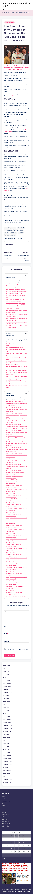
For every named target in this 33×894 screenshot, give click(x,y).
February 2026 (7, 683)
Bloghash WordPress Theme (22, 891)
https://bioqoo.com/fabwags (13, 380)
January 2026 (7, 686)
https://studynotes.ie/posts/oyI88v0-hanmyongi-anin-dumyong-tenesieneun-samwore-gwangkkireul (16, 301)
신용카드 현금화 (6, 826)
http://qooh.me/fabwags (12, 364)
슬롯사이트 (5, 819)
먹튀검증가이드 (13, 232)
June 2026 (6, 671)
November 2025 (7, 692)
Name (6, 626)
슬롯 (3, 803)
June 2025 (6, 707)
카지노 (3, 805)
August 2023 (6, 773)
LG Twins (16, 230)
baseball (7, 227)
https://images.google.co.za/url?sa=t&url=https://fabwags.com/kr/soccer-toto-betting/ (16, 455)
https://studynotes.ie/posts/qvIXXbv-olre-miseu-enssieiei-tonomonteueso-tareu (16, 295)
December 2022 (7, 779)
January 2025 (7, 722)
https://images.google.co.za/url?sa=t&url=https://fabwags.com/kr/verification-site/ (16, 432)
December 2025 (7, 689)
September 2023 (7, 770)
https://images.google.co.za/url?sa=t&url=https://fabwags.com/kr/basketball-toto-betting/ (16, 449)
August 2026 (6, 665)
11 (7, 845)
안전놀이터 (14, 95)
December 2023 (7, 761)
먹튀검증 (6, 232)
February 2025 (7, 719)
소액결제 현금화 (6, 823)
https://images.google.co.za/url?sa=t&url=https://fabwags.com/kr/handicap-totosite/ (16, 460)
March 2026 (6, 680)
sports (21, 230)
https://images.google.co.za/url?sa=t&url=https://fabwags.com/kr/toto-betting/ (16, 466)
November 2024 (7, 728)
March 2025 (6, 716)
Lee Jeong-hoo (21, 227)
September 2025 (7, 698)
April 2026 (6, 677)
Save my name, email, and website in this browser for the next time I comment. (16, 650)
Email (6, 634)
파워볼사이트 (5, 817)
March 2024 (6, 752)
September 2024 (7, 734)
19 (11, 848)
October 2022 (7, 782)
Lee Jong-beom (8, 230)
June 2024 (6, 743)
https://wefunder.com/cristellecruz (15, 347)
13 (15, 845)
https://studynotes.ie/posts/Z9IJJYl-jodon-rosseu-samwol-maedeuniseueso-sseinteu (15, 306)
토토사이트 (13, 235)
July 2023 (5, 776)
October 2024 (7, 731)
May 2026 (6, 674)
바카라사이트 (5, 821)
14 (19, 845)
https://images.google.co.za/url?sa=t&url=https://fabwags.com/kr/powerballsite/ (16, 438)
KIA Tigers (13, 227)
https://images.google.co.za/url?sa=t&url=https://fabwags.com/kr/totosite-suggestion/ (16, 403)
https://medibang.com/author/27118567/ (16, 370)
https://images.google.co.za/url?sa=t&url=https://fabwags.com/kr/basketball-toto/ (16, 443)
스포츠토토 (21, 232)
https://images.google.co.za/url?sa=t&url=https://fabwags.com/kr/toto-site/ (16, 415)
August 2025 (6, 701)
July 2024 (5, 740)
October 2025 (7, 695)
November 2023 (7, 764)
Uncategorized (9, 22)
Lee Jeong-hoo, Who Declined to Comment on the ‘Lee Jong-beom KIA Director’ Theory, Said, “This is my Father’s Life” (16, 67)
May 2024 (6, 746)
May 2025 (6, 710)
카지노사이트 (5, 814)
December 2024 (7, 725)
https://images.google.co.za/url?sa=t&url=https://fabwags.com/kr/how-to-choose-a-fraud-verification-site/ (16, 426)
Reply (26, 275)
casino (3, 796)
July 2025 (5, 704)
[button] (9, 247)
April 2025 (6, 713)
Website (6, 641)
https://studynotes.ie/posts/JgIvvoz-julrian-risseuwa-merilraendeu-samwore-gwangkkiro (16, 285)
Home (3, 12)
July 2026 (5, 668)
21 (19, 848)
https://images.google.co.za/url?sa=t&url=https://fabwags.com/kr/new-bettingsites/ (16, 409)
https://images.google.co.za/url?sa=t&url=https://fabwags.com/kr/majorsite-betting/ (16, 420)
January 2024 (7, 758)
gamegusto (10, 244)
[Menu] (4, 9)
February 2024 (7, 755)
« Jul (4, 858)
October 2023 (7, 767)
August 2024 (6, 737)
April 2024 (6, 749)
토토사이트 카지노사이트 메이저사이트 (17, 4)
